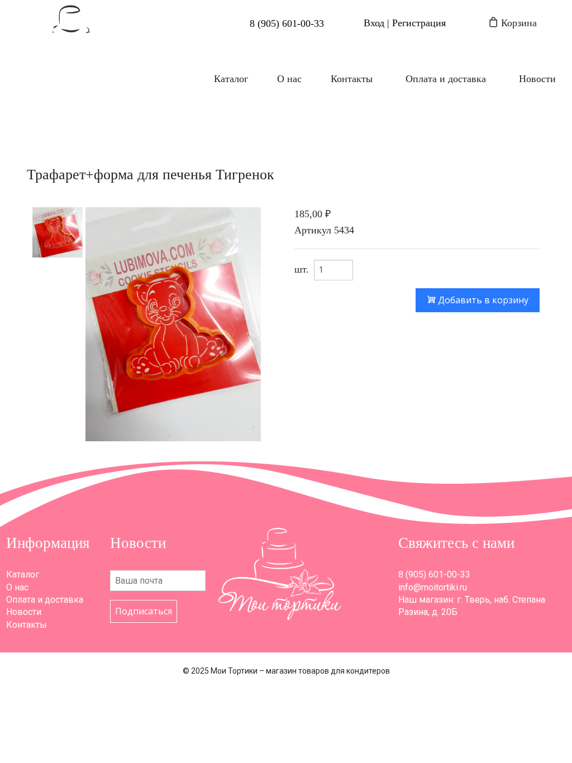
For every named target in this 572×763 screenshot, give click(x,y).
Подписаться (143, 611)
